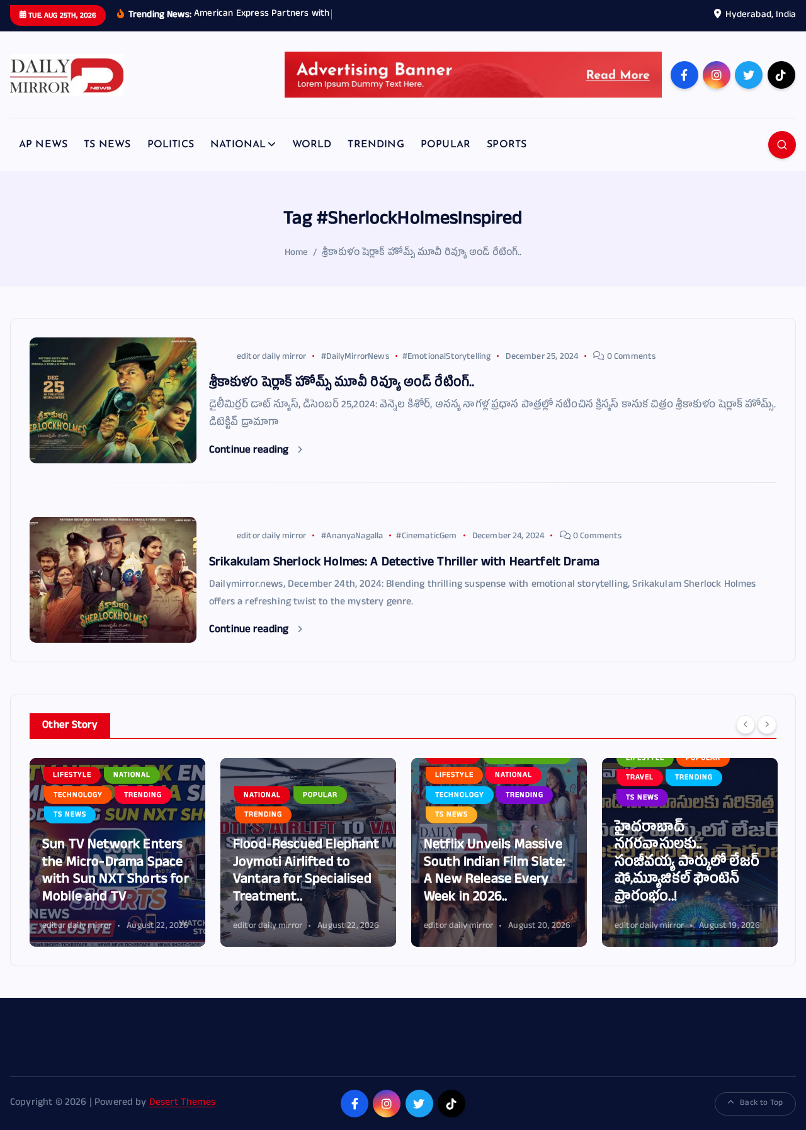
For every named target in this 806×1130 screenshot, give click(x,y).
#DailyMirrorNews (355, 357)
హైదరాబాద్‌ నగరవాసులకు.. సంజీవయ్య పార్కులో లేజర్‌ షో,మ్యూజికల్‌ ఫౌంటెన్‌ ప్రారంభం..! (687, 863)
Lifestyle (72, 775)
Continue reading (250, 451)
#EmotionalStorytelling (446, 357)
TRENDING (376, 145)
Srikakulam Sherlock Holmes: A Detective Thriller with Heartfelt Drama (404, 563)
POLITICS (170, 145)
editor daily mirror (271, 357)
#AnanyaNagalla (352, 536)
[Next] (767, 724)
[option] (117, 852)
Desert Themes (182, 1103)
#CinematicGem (426, 536)
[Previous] (745, 724)
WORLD (312, 145)
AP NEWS (43, 145)
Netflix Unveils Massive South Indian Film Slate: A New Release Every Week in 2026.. (494, 871)
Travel (640, 778)
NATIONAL (238, 145)
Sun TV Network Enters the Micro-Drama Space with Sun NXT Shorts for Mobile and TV (115, 871)
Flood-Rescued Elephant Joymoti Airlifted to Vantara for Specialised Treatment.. (306, 871)
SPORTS (506, 145)
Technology (78, 795)
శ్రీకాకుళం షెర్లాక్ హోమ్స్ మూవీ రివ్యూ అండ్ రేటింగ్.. (421, 253)
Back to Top (761, 1103)
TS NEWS (107, 145)
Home (297, 253)
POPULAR (445, 145)
